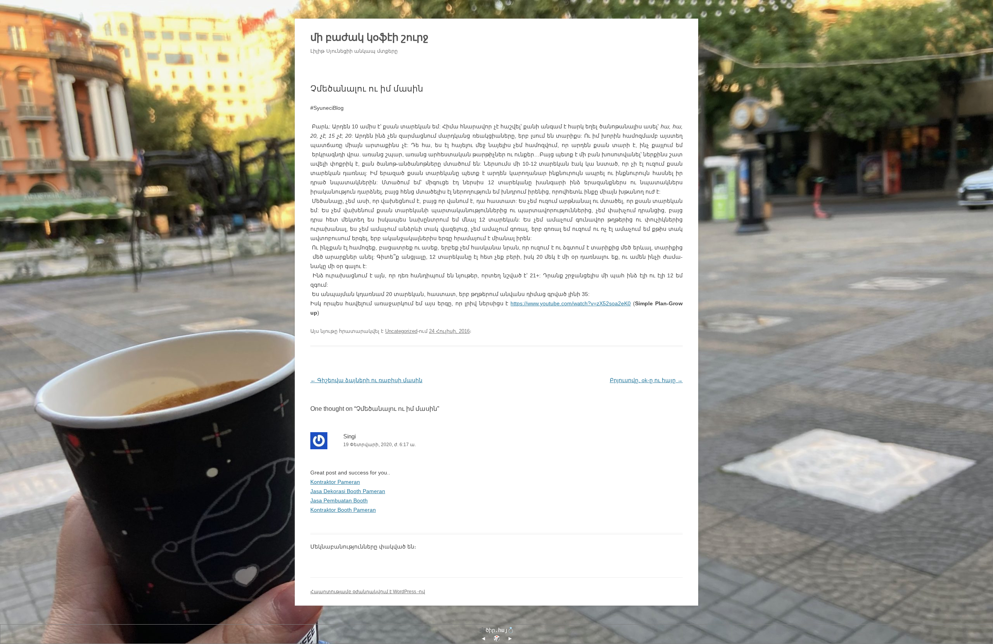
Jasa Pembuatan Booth (339, 500)
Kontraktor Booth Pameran (343, 510)
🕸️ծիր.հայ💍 (496, 630)
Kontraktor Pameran (335, 482)
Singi (349, 436)
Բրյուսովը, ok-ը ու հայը (646, 380)
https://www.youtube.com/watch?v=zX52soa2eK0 (570, 303)
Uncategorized (401, 331)
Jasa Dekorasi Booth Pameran (347, 491)
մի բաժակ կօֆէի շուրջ (369, 37)
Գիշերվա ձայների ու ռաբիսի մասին (366, 380)
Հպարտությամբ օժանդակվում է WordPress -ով (367, 591)
